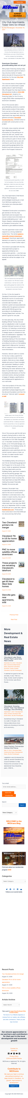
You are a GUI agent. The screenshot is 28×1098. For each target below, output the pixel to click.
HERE (9, 870)
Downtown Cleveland (14, 666)
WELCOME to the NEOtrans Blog (14, 822)
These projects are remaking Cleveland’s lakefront (9, 567)
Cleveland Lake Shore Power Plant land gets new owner (13, 659)
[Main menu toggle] (24, 7)
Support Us (14, 1086)
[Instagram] (14, 1053)
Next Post (14, 619)
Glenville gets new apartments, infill (8, 599)
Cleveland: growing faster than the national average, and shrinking (14, 707)
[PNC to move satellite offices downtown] (21, 551)
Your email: (5, 783)
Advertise (14, 1050)
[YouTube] (17, 1053)
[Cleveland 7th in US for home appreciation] (21, 537)
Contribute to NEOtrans (14, 1070)
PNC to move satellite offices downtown (9, 552)
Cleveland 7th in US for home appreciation (9, 538)
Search (4, 802)
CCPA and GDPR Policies (14, 1058)
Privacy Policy (14, 1056)
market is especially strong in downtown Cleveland (12, 236)
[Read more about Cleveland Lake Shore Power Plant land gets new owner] (14, 650)
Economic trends (9, 668)
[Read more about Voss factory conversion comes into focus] (14, 739)
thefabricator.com (8, 509)
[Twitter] (11, 1053)
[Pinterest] (19, 1053)
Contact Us (14, 1048)
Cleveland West (17, 750)
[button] (20, 2)
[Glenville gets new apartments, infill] (21, 596)
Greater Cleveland (13, 713)
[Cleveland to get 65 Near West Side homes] (21, 580)
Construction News (9, 752)
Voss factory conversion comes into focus (14, 747)
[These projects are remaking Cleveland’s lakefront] (21, 564)
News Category (7, 812)
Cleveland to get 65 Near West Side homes (8, 583)
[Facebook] (9, 1053)
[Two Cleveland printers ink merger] (21, 524)
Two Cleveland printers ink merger (9, 525)
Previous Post (14, 615)
